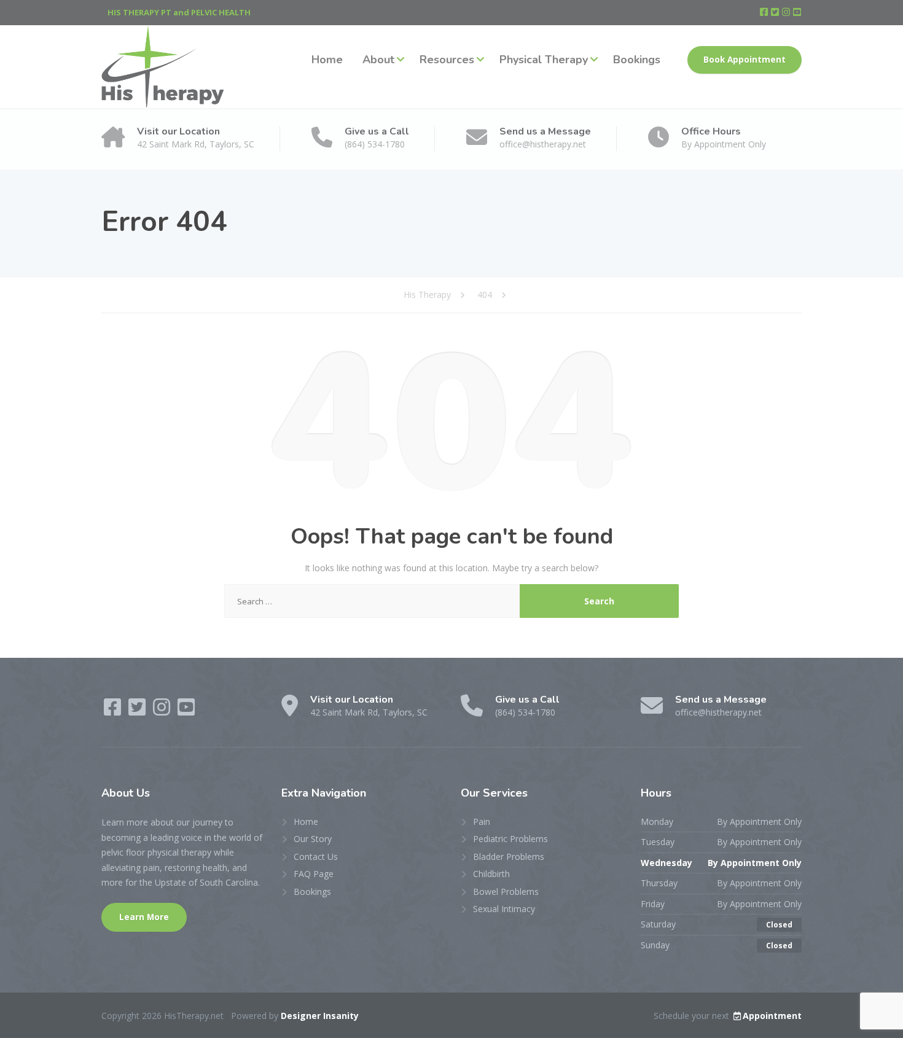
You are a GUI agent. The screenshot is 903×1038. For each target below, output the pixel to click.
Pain (481, 821)
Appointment (772, 1015)
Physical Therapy (543, 59)
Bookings (636, 59)
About (378, 59)
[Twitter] (776, 12)
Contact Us (316, 856)
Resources (447, 59)
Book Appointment (744, 59)
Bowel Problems (506, 891)
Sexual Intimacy (504, 909)
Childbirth (491, 874)
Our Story (313, 839)
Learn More (144, 917)
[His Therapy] (162, 67)
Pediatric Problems (510, 839)
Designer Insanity (320, 1015)
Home (327, 59)
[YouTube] (797, 12)
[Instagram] (787, 12)
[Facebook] (765, 12)
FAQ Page (314, 874)
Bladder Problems (508, 856)
